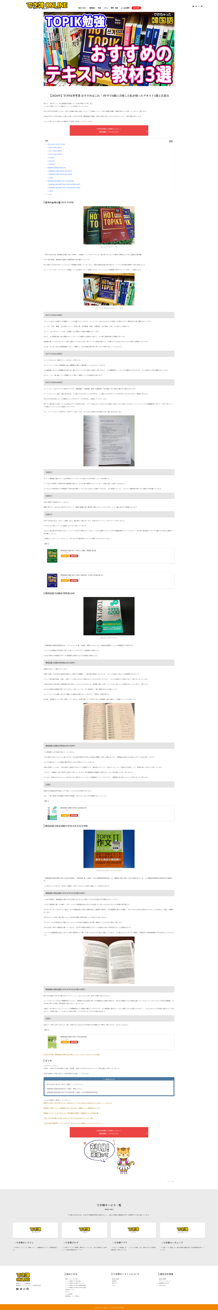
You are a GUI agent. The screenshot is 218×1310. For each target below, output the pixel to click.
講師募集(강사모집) (164, 1283)
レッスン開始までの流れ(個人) (73, 1281)
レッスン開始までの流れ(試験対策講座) (75, 1285)
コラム (106, 8)
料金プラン (115, 1283)
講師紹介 (92, 8)
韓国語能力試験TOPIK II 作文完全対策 (73, 1037)
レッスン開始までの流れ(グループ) (74, 1283)
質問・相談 (114, 8)
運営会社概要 (162, 1279)
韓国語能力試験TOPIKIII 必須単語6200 (73, 808)
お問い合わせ (162, 1285)
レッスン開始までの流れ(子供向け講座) (75, 1287)
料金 (99, 8)
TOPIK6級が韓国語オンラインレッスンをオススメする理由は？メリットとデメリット (73, 1123)
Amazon (64, 556)
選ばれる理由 (115, 1279)
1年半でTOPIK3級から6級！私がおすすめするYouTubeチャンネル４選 (68, 1118)
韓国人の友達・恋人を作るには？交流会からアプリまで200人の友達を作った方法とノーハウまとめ (78, 1103)
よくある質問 (125, 8)
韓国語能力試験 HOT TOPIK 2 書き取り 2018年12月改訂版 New (81, 575)
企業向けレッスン (70, 1289)
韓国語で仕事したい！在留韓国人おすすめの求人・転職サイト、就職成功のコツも (72, 1108)
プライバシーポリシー (165, 1281)
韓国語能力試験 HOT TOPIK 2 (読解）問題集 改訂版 (78, 550)
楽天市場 (74, 556)
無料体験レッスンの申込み (72, 1296)
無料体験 (136, 8)
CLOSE (171, 141)
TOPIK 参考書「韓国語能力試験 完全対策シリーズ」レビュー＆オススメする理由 (72, 1054)
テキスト (67, 1292)
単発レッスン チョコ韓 (71, 1279)
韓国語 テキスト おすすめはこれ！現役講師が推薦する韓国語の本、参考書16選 (71, 1113)
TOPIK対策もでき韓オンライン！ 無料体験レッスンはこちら (109, 130)
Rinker (67, 552)
